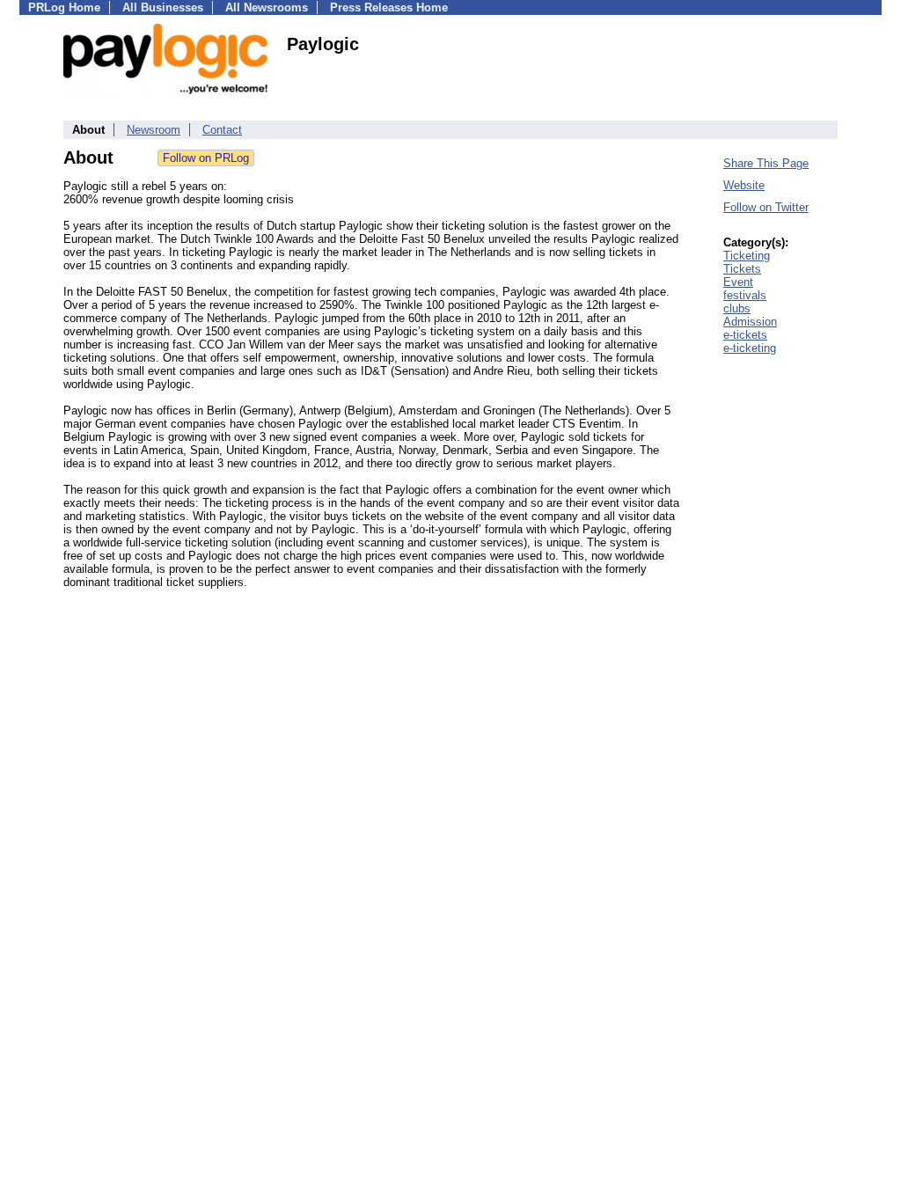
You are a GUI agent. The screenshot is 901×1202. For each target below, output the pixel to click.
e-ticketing (749, 348)
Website (744, 185)
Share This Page (766, 163)
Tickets (742, 268)
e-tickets (745, 334)
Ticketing (746, 255)
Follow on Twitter (766, 207)
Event (738, 282)
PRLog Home (64, 7)
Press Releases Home (389, 7)
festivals (744, 295)
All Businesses (162, 7)
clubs (737, 308)
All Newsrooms (266, 7)
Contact (222, 129)
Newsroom (153, 129)
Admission (750, 321)
